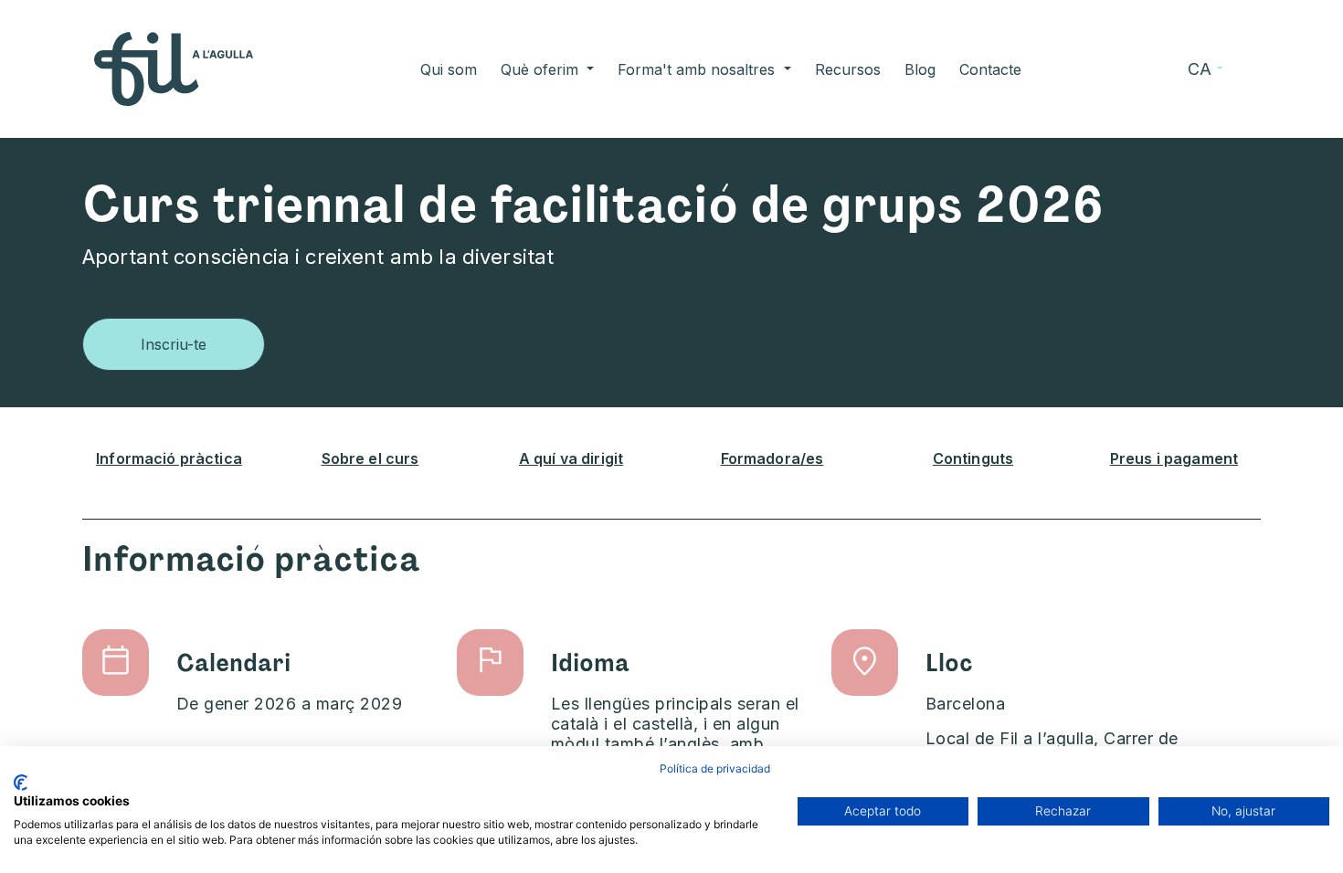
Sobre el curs (370, 458)
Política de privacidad (715, 768)
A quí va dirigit (571, 458)
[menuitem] (448, 69)
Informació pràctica (169, 458)
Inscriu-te (173, 344)
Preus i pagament (1174, 458)
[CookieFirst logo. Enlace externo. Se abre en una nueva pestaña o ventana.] (20, 782)
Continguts (973, 458)
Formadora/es (772, 458)
